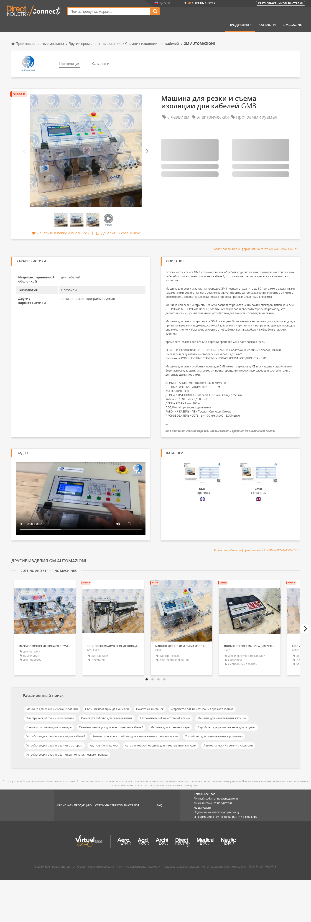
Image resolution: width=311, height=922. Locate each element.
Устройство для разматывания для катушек (226, 727)
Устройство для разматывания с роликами (214, 736)
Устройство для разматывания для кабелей (55, 736)
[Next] (146, 151)
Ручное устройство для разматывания (107, 718)
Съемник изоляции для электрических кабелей (111, 727)
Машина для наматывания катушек (222, 718)
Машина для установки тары (170, 727)
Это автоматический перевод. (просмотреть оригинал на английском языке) (220, 431)
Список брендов (204, 794)
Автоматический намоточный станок (165, 718)
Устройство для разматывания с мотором (54, 745)
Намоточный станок (149, 709)
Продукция (239, 25)
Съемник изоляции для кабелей (107, 709)
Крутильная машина (104, 745)
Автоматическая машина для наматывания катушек (160, 745)
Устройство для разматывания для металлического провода (67, 754)
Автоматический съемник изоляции (228, 745)
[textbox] (109, 11)
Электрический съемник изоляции (50, 718)
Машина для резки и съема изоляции (52, 709)
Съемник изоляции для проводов (49, 727)
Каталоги (267, 25)
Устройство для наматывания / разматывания (202, 709)
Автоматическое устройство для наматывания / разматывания (135, 736)
